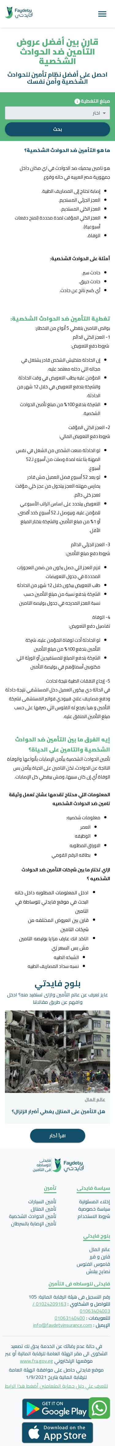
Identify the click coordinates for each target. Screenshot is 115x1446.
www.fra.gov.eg (36, 1360)
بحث (57, 129)
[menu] (102, 14)
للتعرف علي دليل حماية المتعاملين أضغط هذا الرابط (56, 1386)
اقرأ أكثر (57, 1136)
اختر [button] (96, 112)
